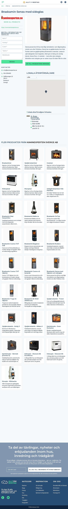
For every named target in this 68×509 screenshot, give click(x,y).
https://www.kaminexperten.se (10, 27)
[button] (47, 93)
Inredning (24, 495)
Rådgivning (39, 488)
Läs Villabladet (40, 490)
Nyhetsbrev (56, 490)
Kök (23, 497)
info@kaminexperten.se (10, 70)
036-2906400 (7, 73)
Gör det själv (39, 485)
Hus (23, 493)
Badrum (24, 485)
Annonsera (56, 488)
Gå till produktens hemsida (37, 64)
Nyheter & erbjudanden (42, 493)
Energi (24, 490)
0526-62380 (36, 124)
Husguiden (25, 502)
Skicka (12, 62)
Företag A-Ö (56, 493)
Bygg (23, 488)
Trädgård (24, 500)
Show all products (12, 22)
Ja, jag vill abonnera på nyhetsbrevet (45, 469)
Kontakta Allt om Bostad (60, 485)
